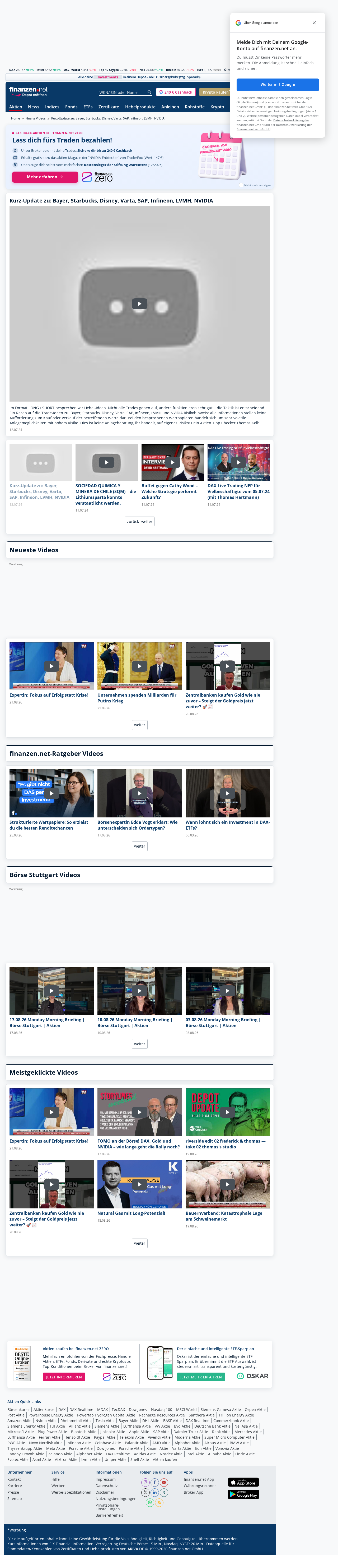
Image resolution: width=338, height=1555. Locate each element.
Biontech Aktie (83, 1431)
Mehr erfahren (42, 176)
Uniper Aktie (115, 1459)
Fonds (71, 107)
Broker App (194, 1492)
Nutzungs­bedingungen (116, 1499)
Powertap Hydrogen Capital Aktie (106, 1415)
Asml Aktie (41, 1459)
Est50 (40, 69)
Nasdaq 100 (161, 1409)
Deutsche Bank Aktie (212, 1426)
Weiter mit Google (278, 84)
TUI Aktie (57, 1426)
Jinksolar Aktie (112, 1431)
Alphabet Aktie (187, 1442)
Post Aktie (16, 1415)
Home (15, 118)
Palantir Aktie (136, 1442)
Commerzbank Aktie (231, 1420)
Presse (13, 1492)
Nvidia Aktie (46, 1420)
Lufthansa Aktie (137, 1426)
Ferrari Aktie (49, 1437)
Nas (142, 69)
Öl (225, 69)
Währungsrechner (200, 1486)
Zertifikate (108, 107)
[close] (314, 23)
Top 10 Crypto (109, 69)
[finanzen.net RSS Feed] (159, 1502)
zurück (133, 521)
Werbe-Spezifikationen (71, 1492)
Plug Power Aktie (52, 1431)
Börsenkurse (18, 1409)
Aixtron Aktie (66, 1459)
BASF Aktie (172, 1420)
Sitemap (14, 1499)
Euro (200, 69)
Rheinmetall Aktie (76, 1420)
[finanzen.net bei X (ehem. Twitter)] (145, 1492)
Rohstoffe (195, 107)
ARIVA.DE (136, 1548)
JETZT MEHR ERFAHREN (201, 1376)
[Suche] (149, 92)
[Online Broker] (29, 94)
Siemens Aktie (107, 1426)
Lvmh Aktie (91, 1459)
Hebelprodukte (140, 107)
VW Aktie (162, 1426)
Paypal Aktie (104, 1437)
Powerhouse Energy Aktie (51, 1415)
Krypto (217, 107)
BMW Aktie (239, 1442)
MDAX (102, 1409)
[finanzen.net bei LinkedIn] (155, 1492)
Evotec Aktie (18, 1459)
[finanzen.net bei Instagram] (145, 1482)
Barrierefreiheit (109, 1515)
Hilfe (55, 1480)
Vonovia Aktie (227, 1448)
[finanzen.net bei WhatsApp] (150, 1502)
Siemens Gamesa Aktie (221, 1409)
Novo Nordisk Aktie (46, 1442)
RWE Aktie (16, 1442)
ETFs (88, 107)
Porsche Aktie (81, 1448)
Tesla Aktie (105, 1420)
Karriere (14, 1486)
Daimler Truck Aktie (190, 1431)
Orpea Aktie (255, 1409)
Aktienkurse (44, 1409)
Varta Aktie (181, 1448)
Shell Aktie (139, 1459)
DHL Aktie (150, 1420)
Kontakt (14, 1480)
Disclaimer (105, 1492)
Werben (58, 1486)
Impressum (106, 1480)
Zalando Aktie (60, 1453)
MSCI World (71, 69)
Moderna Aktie (187, 1437)
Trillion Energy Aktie (236, 1415)
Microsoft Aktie (20, 1431)
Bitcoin (171, 69)
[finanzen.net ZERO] (97, 177)
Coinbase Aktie (108, 1442)
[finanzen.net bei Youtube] (164, 1482)
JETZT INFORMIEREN (64, 1376)
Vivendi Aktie (159, 1437)
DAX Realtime (81, 1409)
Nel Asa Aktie (246, 1426)
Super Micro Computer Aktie (229, 1437)
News (33, 107)
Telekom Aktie (131, 1437)
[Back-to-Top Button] (263, 1549)
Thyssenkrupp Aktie (24, 1448)
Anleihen (170, 107)
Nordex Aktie (171, 1453)
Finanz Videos (36, 118)
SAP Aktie (161, 1431)
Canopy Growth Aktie (25, 1453)
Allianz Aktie (80, 1426)
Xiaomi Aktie (157, 1448)
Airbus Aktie (215, 1442)
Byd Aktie (182, 1426)
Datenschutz (107, 1486)
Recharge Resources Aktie (162, 1415)
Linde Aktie (245, 1453)
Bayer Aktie (128, 1420)
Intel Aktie (195, 1453)
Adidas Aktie (145, 1453)
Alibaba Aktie (219, 1453)
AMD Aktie (161, 1442)
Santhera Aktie (202, 1415)
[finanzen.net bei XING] (164, 1492)
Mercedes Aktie (248, 1431)
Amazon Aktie (19, 1420)
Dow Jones (138, 1409)
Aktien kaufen (165, 1459)
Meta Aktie (55, 1448)
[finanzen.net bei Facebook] (155, 1482)
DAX (12, 69)
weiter (146, 521)
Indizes (52, 107)
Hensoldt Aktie (77, 1437)
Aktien (15, 107)
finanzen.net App (199, 1480)
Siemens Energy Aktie (26, 1426)
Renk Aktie (221, 1431)
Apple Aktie (139, 1431)
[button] (176, 92)
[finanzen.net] (28, 89)
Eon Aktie (203, 1448)
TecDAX (118, 1409)
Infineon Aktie (79, 1442)
